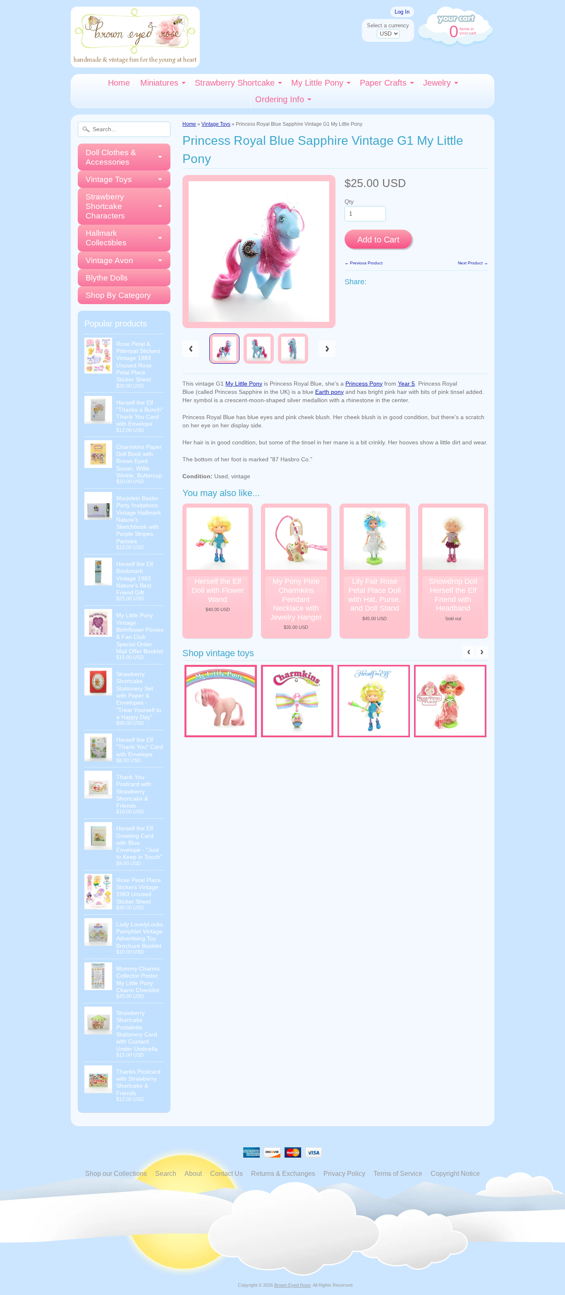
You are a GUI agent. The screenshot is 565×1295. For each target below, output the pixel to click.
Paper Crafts (383, 82)
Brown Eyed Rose (292, 1285)
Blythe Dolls (107, 277)
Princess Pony (364, 384)
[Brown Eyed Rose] (135, 62)
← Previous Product (364, 263)
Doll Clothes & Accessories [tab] (111, 157)
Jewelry (437, 82)
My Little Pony (317, 82)
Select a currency (388, 25)
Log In (402, 12)
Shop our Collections (116, 1173)
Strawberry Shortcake (235, 82)
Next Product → (473, 263)
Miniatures (159, 82)
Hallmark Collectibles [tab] (106, 238)
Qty (349, 202)
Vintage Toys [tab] (109, 179)
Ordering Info (279, 99)
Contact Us (226, 1173)
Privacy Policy (344, 1173)
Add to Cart (378, 239)
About (193, 1173)
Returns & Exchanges (283, 1173)
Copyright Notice (455, 1173)
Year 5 (406, 384)
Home (119, 82)
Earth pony (329, 392)
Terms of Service (397, 1173)
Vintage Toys (215, 124)
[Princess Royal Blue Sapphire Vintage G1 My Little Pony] (224, 348)
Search (165, 1173)
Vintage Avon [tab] (109, 260)
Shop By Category (118, 295)
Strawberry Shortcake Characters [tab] (105, 206)
